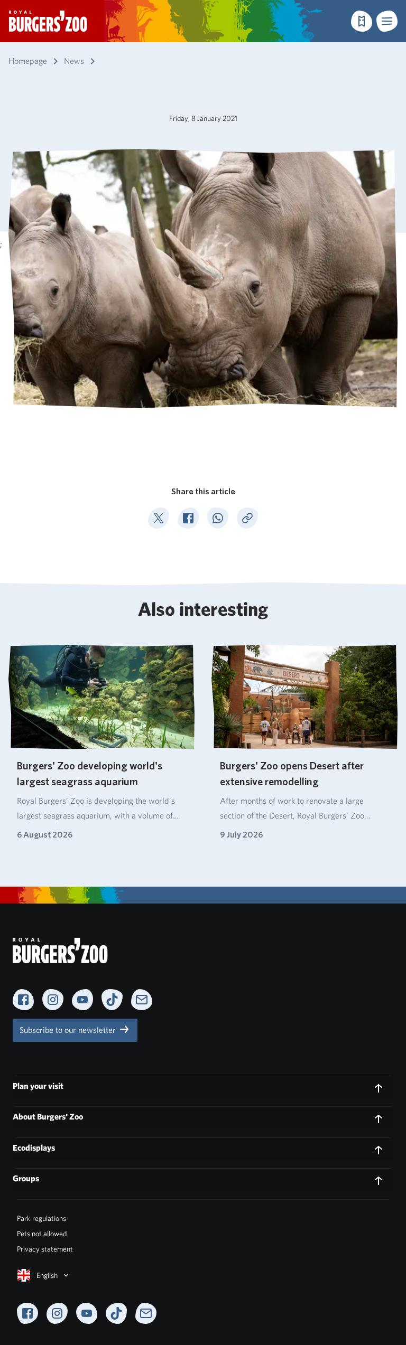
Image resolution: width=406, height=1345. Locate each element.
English (47, 1275)
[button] (387, 21)
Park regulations (41, 1218)
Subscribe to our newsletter (69, 1030)
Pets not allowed (42, 1233)
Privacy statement (45, 1249)
